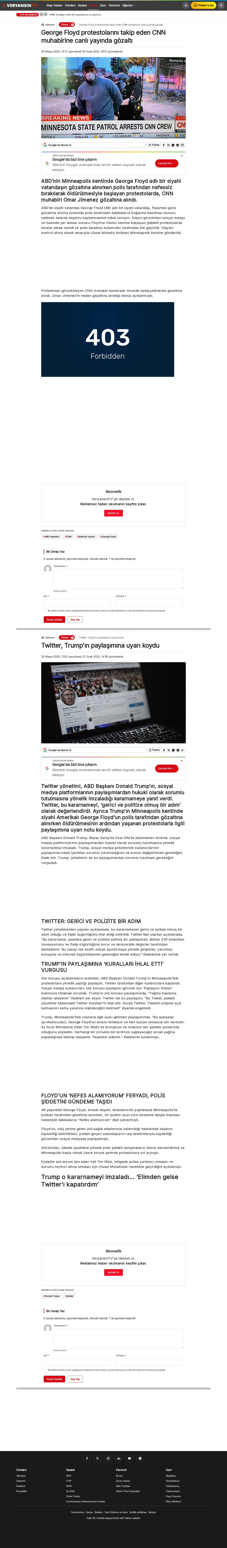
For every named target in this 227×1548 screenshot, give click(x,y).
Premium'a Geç (206, 5)
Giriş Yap (75, 619)
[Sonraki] (46, 14)
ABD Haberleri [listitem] (51, 536)
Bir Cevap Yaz (55, 551)
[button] (72, 24)
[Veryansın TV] (20, 5)
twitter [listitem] (69, 1296)
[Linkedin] (119, 1458)
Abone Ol (113, 513)
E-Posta (121, 596)
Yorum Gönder (54, 619)
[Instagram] (108, 1458)
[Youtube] (129, 1458)
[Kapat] (182, 156)
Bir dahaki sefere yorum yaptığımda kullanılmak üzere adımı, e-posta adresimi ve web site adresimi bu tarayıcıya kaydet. (106, 610)
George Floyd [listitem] (108, 536)
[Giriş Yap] (221, 5)
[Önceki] (42, 14)
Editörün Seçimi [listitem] (86, 536)
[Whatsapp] (140, 1458)
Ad (46, 596)
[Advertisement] (113, 262)
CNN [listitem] (68, 536)
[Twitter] (98, 1458)
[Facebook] (87, 1458)
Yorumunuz (61, 566)
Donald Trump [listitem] (51, 1296)
